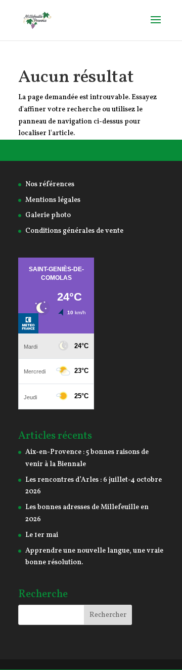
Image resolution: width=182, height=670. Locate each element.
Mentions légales (52, 200)
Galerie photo (48, 215)
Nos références (49, 184)
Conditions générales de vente (74, 231)
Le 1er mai (41, 535)
